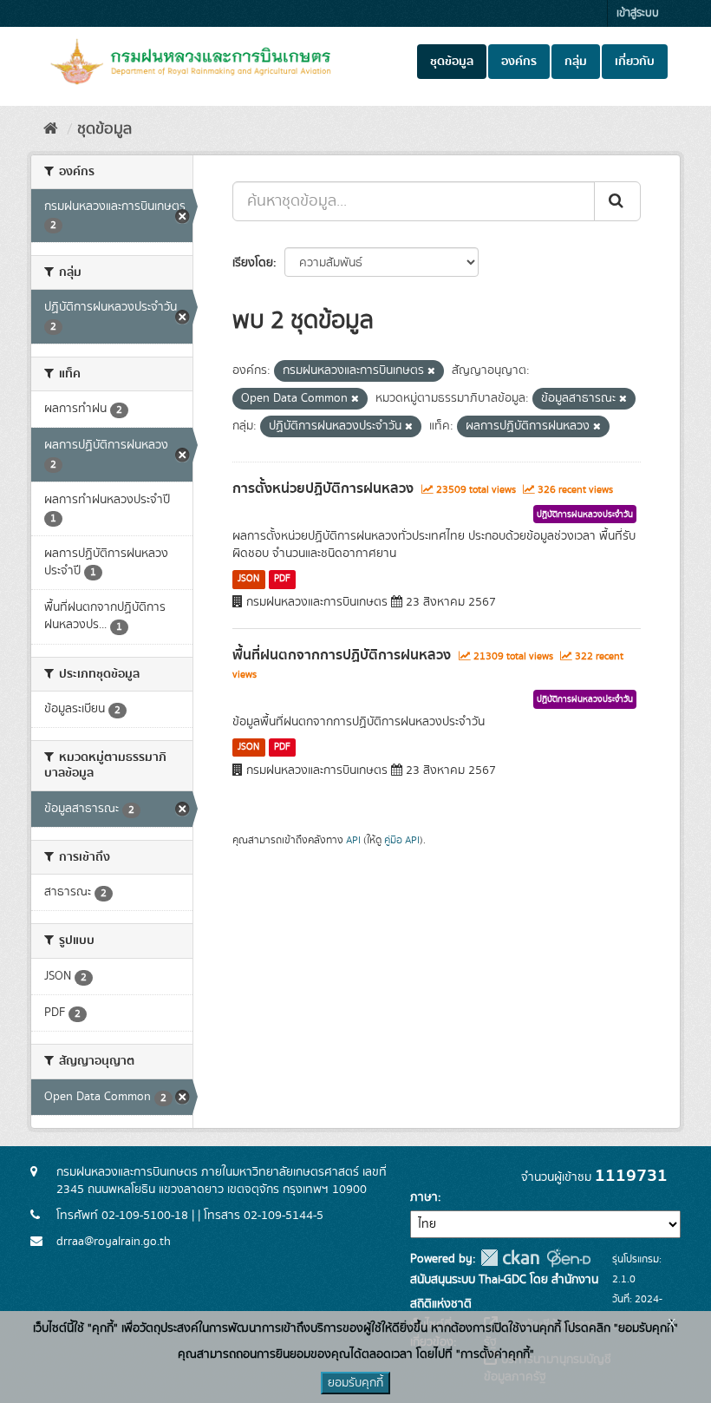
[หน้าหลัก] (50, 129)
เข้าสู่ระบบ (637, 13)
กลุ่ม (575, 61)
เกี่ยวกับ (635, 61)
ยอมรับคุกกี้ (355, 1383)
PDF (282, 579)
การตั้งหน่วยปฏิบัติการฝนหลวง (323, 488)
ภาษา (424, 1197)
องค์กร (519, 61)
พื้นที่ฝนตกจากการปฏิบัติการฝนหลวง (341, 655)
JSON (248, 579)
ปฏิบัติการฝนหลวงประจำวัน (585, 514)
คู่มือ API (402, 840)
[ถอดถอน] (431, 371)
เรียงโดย (252, 263)
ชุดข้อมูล (451, 61)
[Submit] (617, 201)
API (353, 840)
